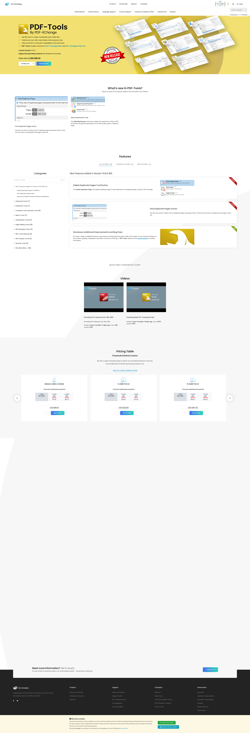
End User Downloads (76, 692)
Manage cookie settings (169, 727)
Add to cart (58, 413)
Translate (244, 15)
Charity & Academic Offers (144, 12)
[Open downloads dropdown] (33, 64)
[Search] (228, 4)
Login (240, 4)
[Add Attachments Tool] (88, 104)
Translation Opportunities (205, 699)
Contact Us (210, 670)
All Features (105, 164)
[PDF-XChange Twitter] (18, 700)
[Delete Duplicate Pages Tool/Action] (177, 188)
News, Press (159, 696)
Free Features (143, 164)
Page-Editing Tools (24, 225)
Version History (93, 12)
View (44, 64)
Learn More (124, 728)
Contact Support (125, 12)
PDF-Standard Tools (24, 229)
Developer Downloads (77, 696)
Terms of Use (159, 707)
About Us (158, 692)
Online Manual (79, 12)
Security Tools (22, 243)
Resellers (200, 703)
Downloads (123, 4)
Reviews (173, 12)
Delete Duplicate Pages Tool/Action (28, 190)
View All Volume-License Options (125, 370)
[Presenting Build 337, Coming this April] (146, 297)
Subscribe (200, 692)
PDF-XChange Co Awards (163, 703)
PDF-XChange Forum (119, 699)
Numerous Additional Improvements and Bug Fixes (33, 196)
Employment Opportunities (205, 696)
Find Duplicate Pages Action (26, 193)
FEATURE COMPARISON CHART (126, 265)
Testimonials (201, 710)
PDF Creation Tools (24, 239)
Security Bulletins (117, 707)
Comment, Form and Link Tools (28, 211)
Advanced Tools (23, 201)
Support (134, 4)
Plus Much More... (23, 248)
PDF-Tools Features (24, 234)
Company (143, 4)
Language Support (109, 12)
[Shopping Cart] (233, 4)
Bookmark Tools (23, 206)
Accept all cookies (167, 722)
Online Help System (118, 692)
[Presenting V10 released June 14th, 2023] (104, 297)
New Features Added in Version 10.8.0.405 (31, 186)
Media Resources (202, 707)
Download (25, 64)
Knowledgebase (117, 703)
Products (112, 4)
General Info (162, 12)
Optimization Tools (24, 220)
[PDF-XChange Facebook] (14, 700)
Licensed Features (124, 164)
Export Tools (21, 215)
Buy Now (72, 699)
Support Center (117, 696)
